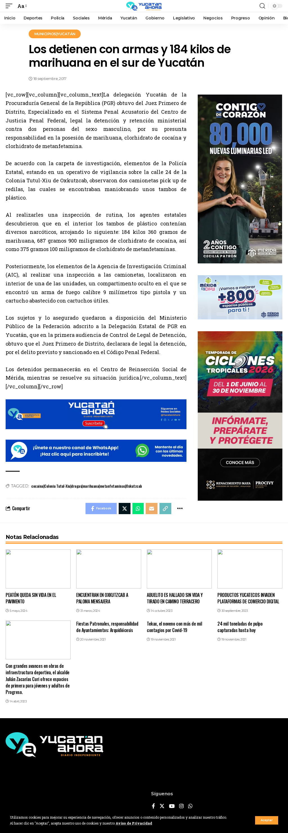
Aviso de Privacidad (134, 823)
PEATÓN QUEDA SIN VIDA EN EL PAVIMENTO (31, 598)
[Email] (152, 508)
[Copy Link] (165, 508)
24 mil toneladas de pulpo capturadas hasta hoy (239, 626)
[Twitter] (162, 806)
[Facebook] (153, 806)
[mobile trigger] (10, 6)
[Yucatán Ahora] (144, 5)
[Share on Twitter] (124, 508)
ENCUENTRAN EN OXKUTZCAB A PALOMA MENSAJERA (102, 598)
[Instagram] (181, 806)
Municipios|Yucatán (54, 34)
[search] (262, 6)
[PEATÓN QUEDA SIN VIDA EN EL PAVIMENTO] (38, 568)
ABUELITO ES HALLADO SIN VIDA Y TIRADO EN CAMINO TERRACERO (175, 598)
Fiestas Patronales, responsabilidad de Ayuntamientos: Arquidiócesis (107, 626)
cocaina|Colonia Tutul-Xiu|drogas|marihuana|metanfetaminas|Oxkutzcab (86, 486)
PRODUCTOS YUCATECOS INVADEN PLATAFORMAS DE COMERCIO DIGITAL (248, 598)
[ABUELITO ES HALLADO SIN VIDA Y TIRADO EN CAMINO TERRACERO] (179, 568)
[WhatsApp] (190, 806)
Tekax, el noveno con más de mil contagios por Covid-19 (174, 626)
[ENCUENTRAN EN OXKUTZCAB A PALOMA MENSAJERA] (108, 568)
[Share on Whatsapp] (138, 508)
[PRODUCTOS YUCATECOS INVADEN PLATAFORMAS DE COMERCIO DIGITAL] (249, 568)
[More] (179, 508)
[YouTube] (172, 806)
